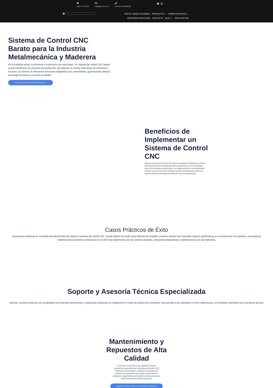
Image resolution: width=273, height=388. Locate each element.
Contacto (157, 18)
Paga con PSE (182, 18)
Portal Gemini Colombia (137, 14)
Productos (158, 14)
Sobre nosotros (177, 14)
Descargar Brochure (138, 18)
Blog (167, 18)
